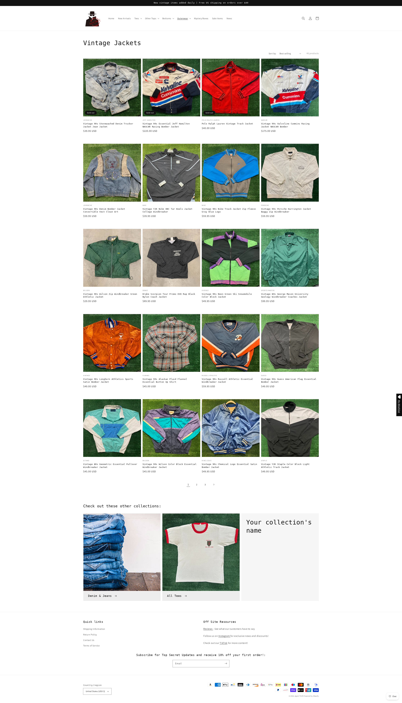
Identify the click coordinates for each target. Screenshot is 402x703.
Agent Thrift (299, 696)
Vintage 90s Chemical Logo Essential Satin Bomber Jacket (229, 465)
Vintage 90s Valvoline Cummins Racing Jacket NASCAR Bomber (285, 125)
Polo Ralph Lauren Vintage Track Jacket (227, 124)
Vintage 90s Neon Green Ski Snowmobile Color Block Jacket (227, 295)
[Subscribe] (225, 663)
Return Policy (90, 634)
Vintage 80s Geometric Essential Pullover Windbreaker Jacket (110, 465)
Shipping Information (94, 629)
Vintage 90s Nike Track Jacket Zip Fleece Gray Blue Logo (229, 210)
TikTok (223, 643)
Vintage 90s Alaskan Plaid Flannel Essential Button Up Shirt (165, 380)
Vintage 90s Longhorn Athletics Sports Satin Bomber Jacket (108, 380)
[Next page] (213, 484)
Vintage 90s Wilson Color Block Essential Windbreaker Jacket (170, 465)
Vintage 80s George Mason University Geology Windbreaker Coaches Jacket (284, 295)
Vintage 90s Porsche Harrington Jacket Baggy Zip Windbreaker (286, 210)
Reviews (208, 628)
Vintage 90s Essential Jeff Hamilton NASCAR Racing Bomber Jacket (166, 125)
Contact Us (88, 640)
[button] (303, 18)
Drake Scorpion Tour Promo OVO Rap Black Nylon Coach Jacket (169, 295)
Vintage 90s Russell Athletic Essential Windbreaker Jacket (227, 380)
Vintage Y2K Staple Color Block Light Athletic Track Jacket (285, 465)
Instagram (224, 636)
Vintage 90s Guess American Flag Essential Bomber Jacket (289, 380)
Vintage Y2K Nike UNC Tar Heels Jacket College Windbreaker (168, 210)
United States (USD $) (95, 691)
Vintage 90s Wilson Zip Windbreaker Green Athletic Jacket (110, 295)
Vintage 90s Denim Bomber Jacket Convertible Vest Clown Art (104, 210)
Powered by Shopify (311, 696)
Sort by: (272, 53)
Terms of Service (91, 645)
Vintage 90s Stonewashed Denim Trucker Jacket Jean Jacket (108, 125)
